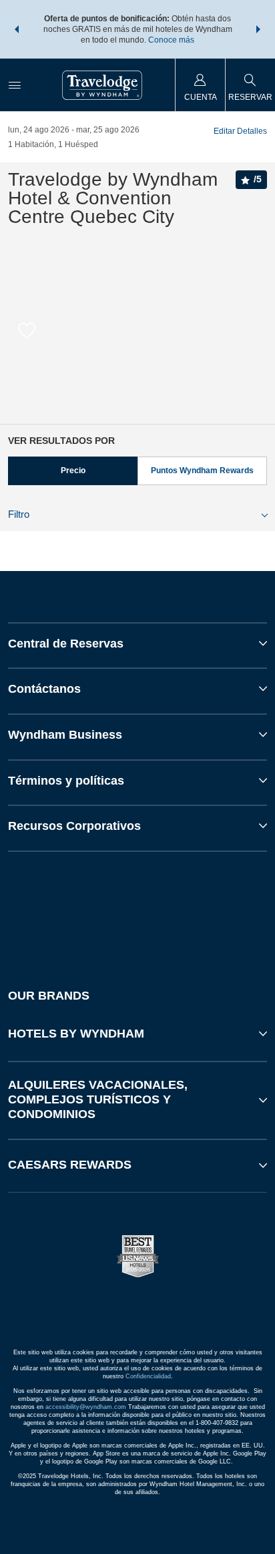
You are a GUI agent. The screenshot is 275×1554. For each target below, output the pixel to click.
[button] (17, 29)
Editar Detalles (240, 131)
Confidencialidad (148, 1376)
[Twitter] (138, 908)
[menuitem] (14, 85)
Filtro (18, 514)
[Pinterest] (203, 908)
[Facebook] (74, 908)
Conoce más (171, 40)
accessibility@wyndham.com (85, 1407)
